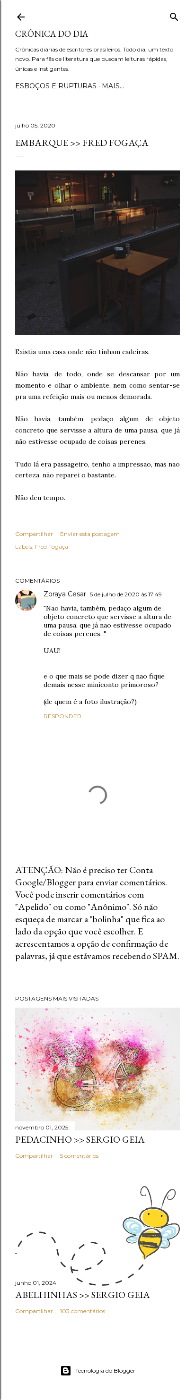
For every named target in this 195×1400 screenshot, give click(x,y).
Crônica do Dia (51, 33)
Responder (62, 716)
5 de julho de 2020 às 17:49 (126, 594)
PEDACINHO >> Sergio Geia (80, 1139)
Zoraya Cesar (65, 594)
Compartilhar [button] (34, 533)
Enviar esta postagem (90, 533)
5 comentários (79, 1155)
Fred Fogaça (51, 546)
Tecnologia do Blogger (105, 1370)
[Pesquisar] (174, 15)
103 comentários (82, 1311)
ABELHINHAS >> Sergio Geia (82, 1295)
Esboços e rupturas (56, 86)
